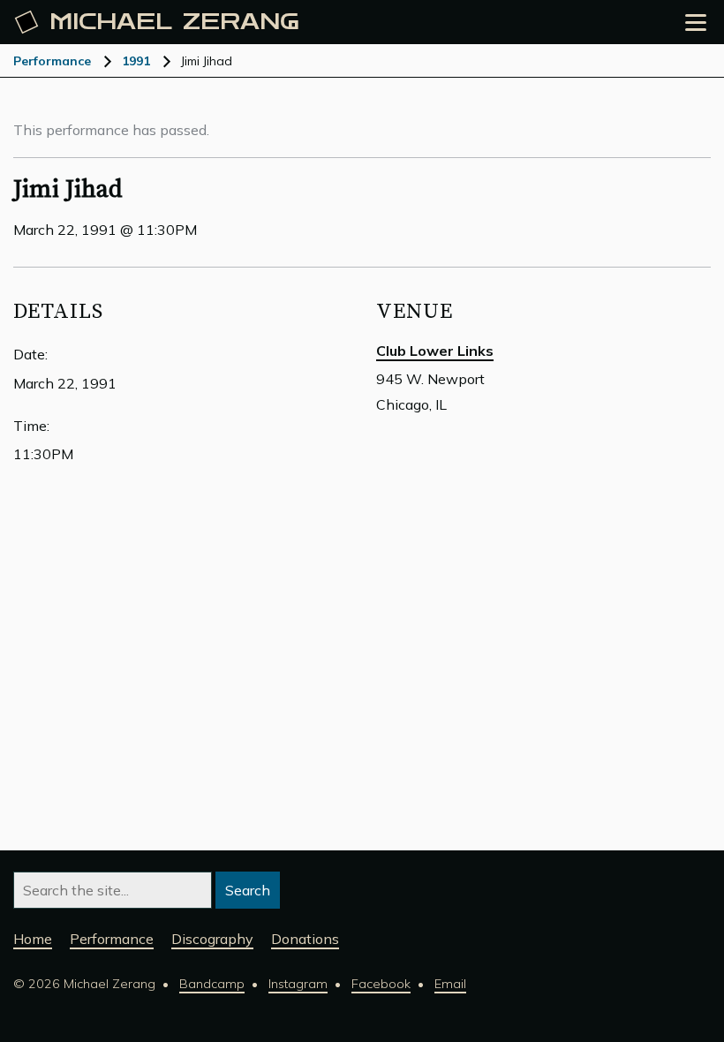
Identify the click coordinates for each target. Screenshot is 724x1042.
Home (32, 939)
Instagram (298, 984)
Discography (212, 939)
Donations (305, 939)
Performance (52, 61)
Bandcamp (212, 984)
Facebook (381, 984)
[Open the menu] (696, 22)
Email (450, 984)
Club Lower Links (435, 350)
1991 (136, 61)
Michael (174, 22)
